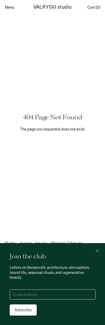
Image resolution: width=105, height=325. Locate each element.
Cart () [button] (93, 7)
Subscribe (23, 309)
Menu (9, 7)
